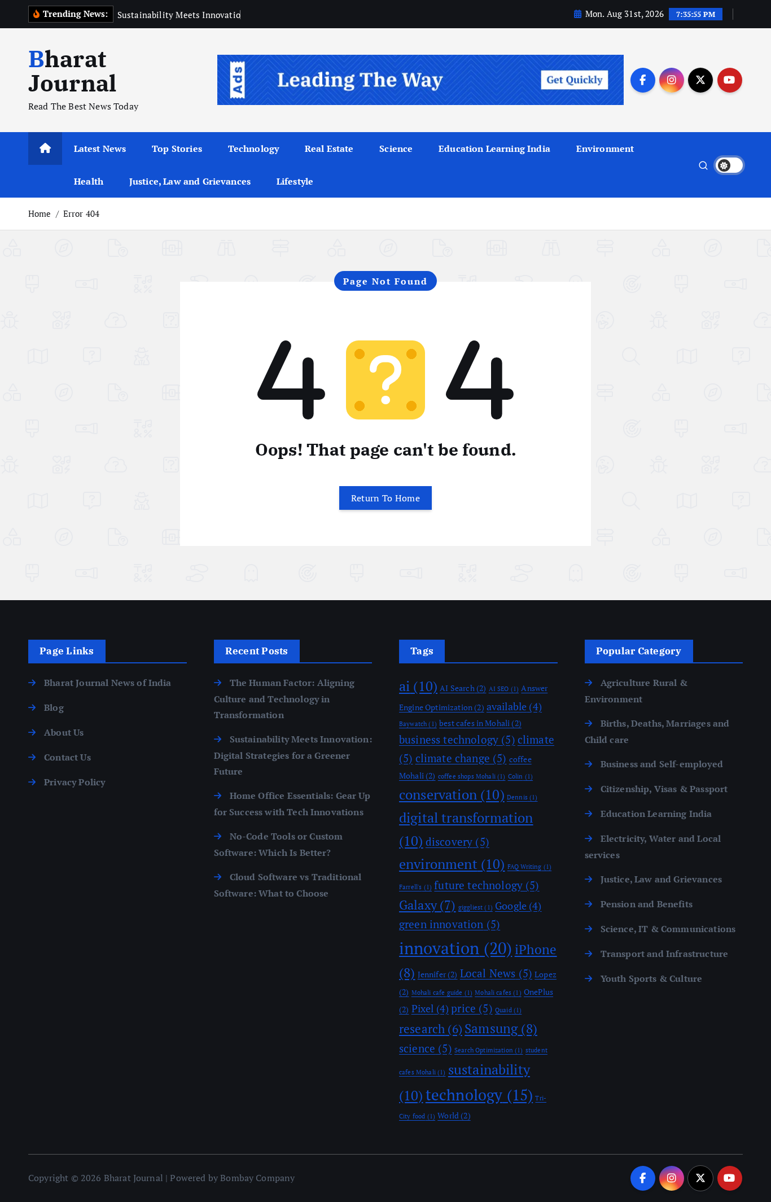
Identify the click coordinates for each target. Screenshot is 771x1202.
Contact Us (67, 757)
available (514, 706)
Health (88, 181)
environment (452, 864)
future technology (486, 885)
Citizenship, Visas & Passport (664, 789)
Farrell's (415, 887)
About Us (64, 732)
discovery (457, 841)
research (430, 1029)
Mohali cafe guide (441, 992)
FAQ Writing (529, 867)
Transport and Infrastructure (664, 953)
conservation (452, 794)
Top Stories (177, 148)
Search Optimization (488, 1050)
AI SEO (504, 689)
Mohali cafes (498, 992)
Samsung (501, 1028)
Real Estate (329, 148)
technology (479, 1095)
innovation (455, 948)
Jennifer (438, 974)
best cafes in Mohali (480, 723)
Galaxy (427, 905)
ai (418, 686)
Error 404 (81, 213)
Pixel (430, 1008)
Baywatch (418, 724)
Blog (54, 707)
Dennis (522, 797)
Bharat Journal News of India (107, 682)
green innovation (449, 924)
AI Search (463, 688)
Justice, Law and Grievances (190, 181)
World (453, 1115)
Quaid (508, 1010)
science (425, 1048)
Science (396, 148)
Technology (253, 148)
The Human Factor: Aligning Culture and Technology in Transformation (284, 698)
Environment (605, 148)
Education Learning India (494, 148)
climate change (461, 758)
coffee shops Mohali (472, 776)
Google (518, 905)
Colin (520, 776)
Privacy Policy (74, 782)
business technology (457, 739)
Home (39, 213)
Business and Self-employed (662, 764)
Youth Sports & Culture (652, 978)
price (471, 1008)
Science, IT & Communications (668, 929)
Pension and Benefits (647, 904)
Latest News (100, 148)
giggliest (475, 907)
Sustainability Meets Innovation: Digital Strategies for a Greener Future (293, 755)
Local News (496, 973)
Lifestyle (295, 181)
